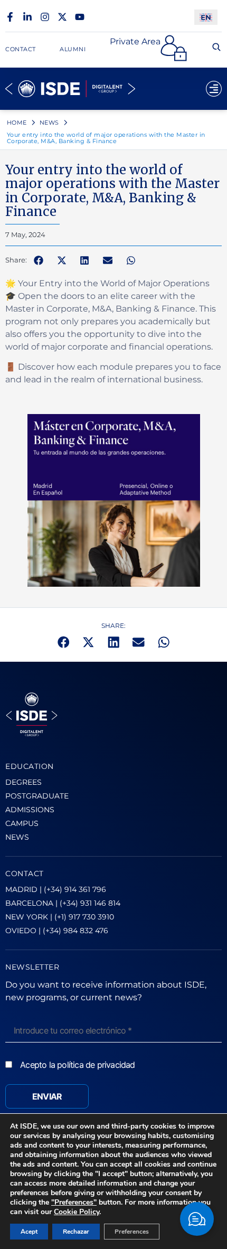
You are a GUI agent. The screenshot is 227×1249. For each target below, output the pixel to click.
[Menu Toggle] (214, 89)
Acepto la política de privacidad (77, 1064)
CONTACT (24, 873)
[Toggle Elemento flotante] (197, 1219)
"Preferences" (74, 1202)
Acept (29, 1231)
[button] (39, 260)
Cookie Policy (76, 1212)
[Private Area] (173, 48)
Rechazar (76, 1231)
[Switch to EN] (205, 17)
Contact (20, 49)
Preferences (132, 1231)
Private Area (135, 41)
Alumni (73, 49)
